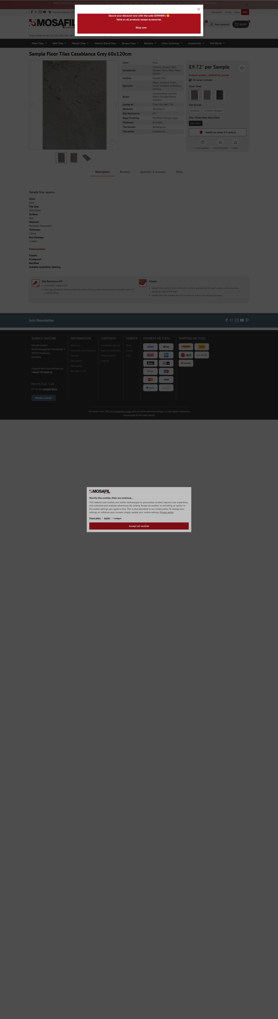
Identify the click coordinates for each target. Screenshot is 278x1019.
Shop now (141, 27)
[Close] (199, 9)
